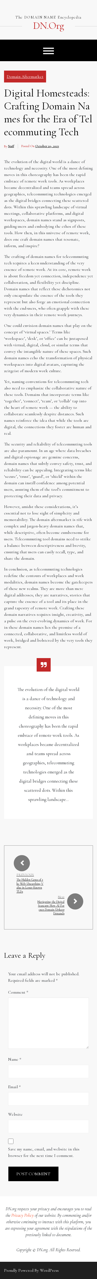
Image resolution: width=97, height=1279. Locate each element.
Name (14, 1059)
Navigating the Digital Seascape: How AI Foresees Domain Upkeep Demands (50, 907)
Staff (11, 146)
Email (14, 1087)
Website (15, 1114)
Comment (18, 992)
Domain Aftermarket (25, 76)
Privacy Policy (22, 1215)
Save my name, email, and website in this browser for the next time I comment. (43, 1152)
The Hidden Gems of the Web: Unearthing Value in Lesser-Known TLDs (29, 885)
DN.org (48, 26)
